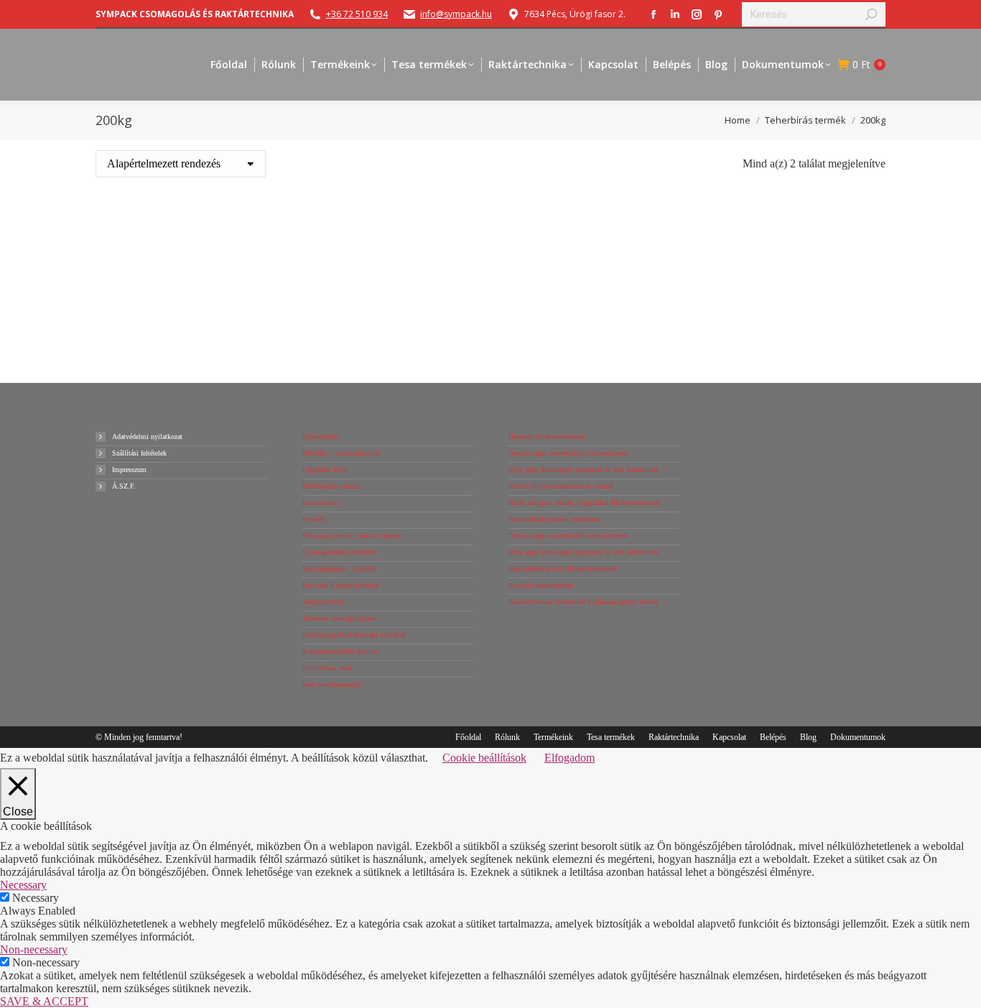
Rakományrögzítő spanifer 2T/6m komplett (391, 266)
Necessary (35, 898)
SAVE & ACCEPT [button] (44, 1001)
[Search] (871, 14)
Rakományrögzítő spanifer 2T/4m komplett (191, 266)
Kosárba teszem (191, 325)
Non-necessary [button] (34, 949)
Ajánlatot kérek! (191, 350)
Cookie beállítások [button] (484, 758)
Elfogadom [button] (569, 758)
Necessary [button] (23, 885)
